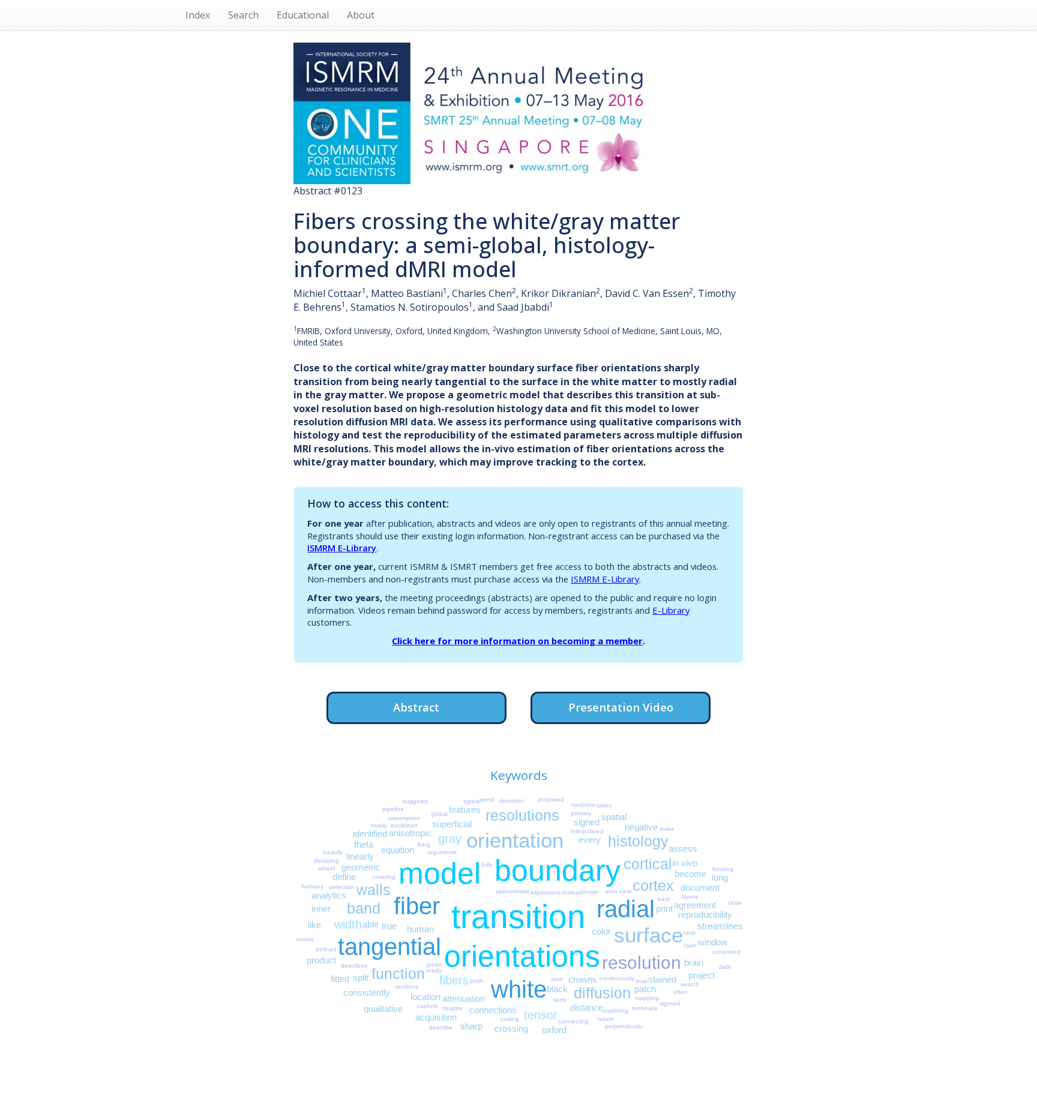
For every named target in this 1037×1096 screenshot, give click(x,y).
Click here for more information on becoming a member (517, 641)
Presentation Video (620, 706)
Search (243, 15)
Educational (303, 15)
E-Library (671, 610)
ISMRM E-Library (341, 548)
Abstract (416, 706)
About (360, 15)
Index (197, 15)
